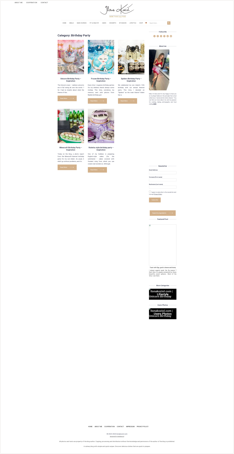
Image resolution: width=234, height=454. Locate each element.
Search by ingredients (159, 213)
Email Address (153, 170)
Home (90, 426)
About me (19, 2)
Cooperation (31, 2)
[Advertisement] (162, 137)
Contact (44, 2)
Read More (63, 98)
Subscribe (155, 200)
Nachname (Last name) (156, 184)
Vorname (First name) (155, 177)
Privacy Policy (158, 194)
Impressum (130, 426)
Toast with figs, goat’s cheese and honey (163, 267)
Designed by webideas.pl (117, 436)
